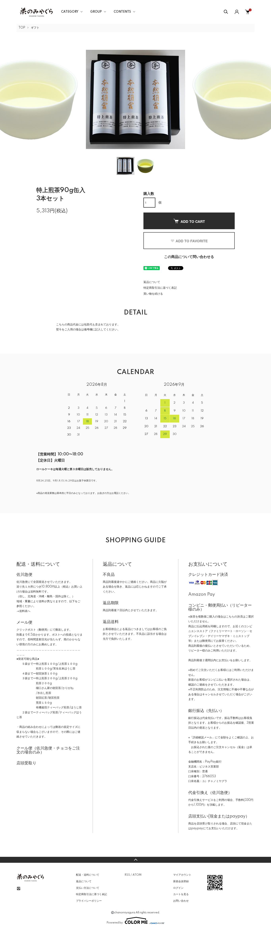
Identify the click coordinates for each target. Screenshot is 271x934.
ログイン (178, 888)
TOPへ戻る (135, 860)
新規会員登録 (181, 881)
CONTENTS (122, 11)
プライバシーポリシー (89, 900)
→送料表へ (23, 611)
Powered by (115, 922)
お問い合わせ (181, 900)
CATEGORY (69, 11)
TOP (21, 27)
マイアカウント (182, 874)
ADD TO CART (193, 221)
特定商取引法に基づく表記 (160, 288)
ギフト (35, 27)
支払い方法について (87, 888)
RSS (127, 874)
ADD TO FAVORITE (192, 240)
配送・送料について (87, 874)
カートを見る (181, 894)
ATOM (137, 874)
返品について (151, 282)
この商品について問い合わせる (189, 257)
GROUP (96, 11)
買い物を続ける (153, 293)
